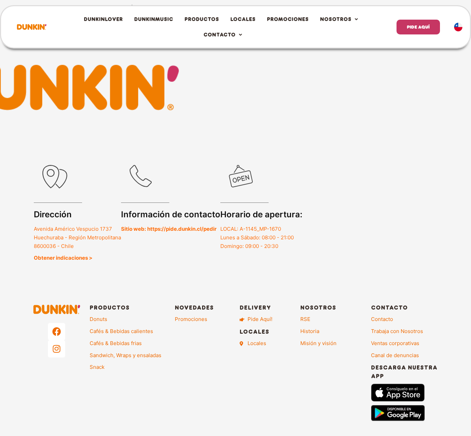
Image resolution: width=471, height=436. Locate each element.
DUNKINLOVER (103, 19)
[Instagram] (56, 348)
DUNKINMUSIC (153, 19)
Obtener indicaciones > (63, 258)
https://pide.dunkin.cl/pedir (182, 229)
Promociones (288, 19)
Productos (201, 19)
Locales (242, 19)
